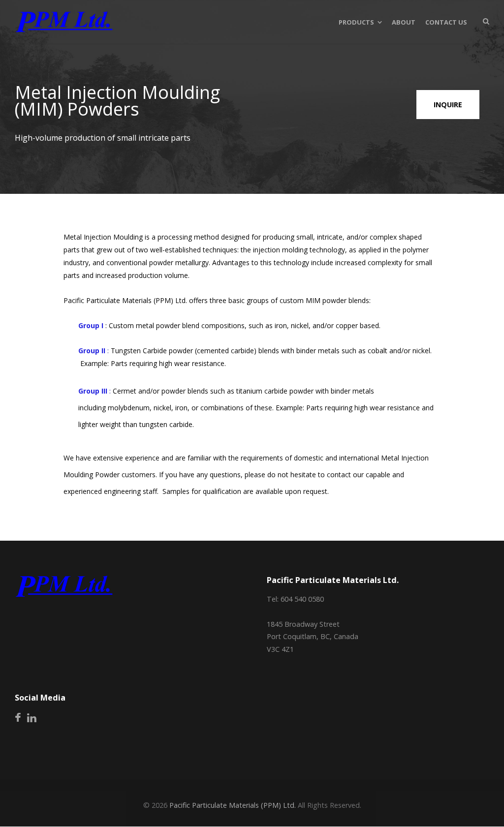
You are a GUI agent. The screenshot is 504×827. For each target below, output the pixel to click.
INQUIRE (448, 104)
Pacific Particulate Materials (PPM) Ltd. (232, 805)
